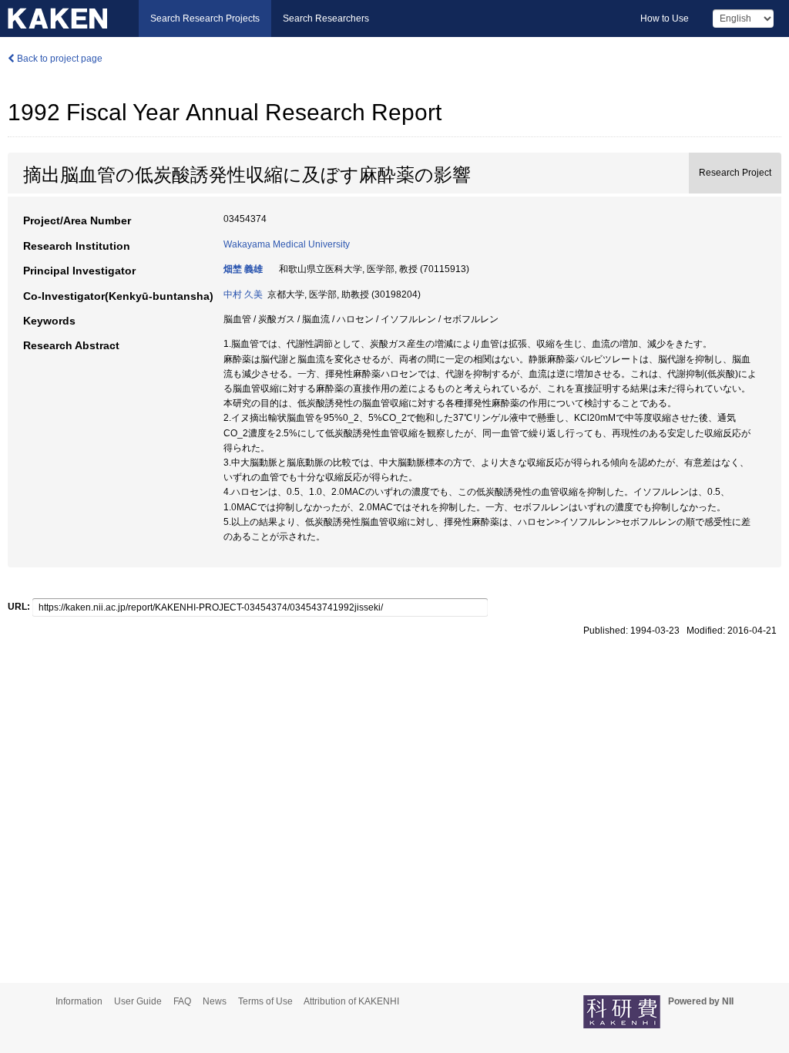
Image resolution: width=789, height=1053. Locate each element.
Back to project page (58, 58)
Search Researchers (326, 18)
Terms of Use (265, 1001)
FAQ (182, 1001)
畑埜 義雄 (243, 269)
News (215, 1001)
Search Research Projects (205, 18)
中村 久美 (243, 294)
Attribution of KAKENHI (351, 1001)
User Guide (138, 1001)
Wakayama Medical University (286, 244)
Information (78, 1001)
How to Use (664, 18)
